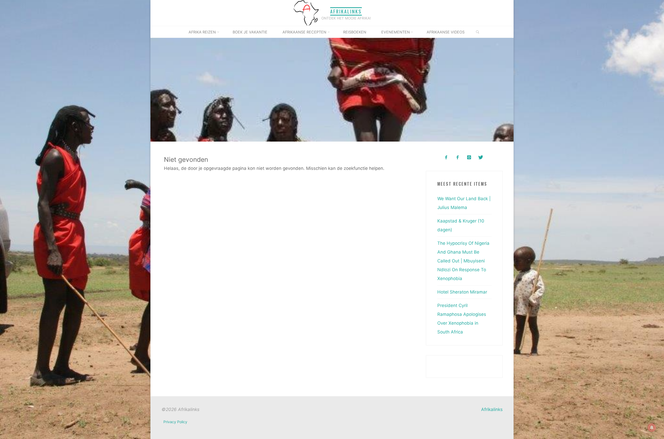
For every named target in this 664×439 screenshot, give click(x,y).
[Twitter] (480, 157)
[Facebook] (446, 157)
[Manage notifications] (652, 427)
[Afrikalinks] (306, 12)
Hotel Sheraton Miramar (462, 292)
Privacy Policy (175, 422)
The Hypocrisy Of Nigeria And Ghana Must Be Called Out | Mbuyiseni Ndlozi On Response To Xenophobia (463, 261)
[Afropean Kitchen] (457, 157)
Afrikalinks (346, 11)
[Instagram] (469, 157)
